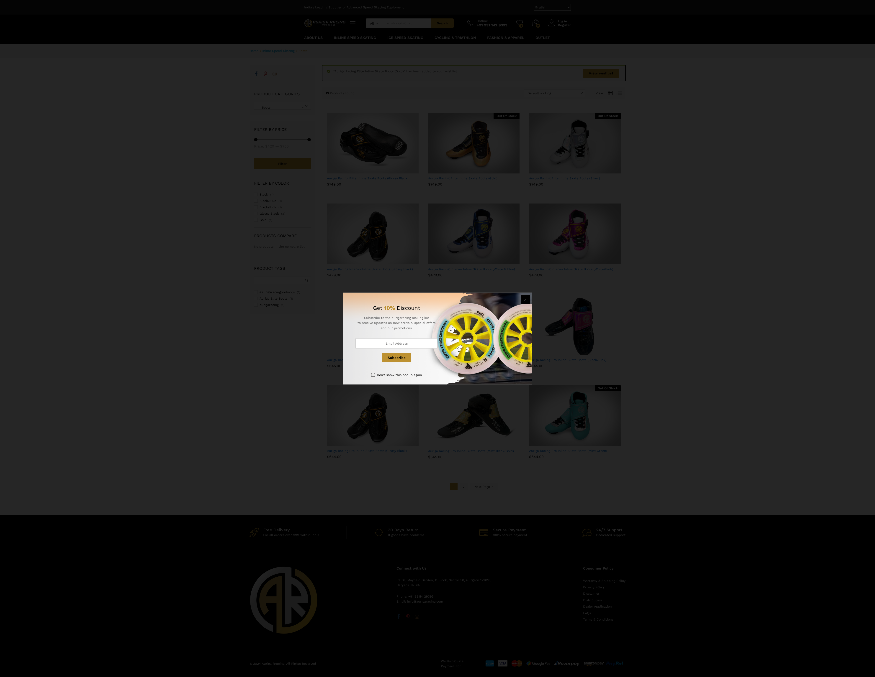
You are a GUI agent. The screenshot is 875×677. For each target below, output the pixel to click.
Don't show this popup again (399, 375)
